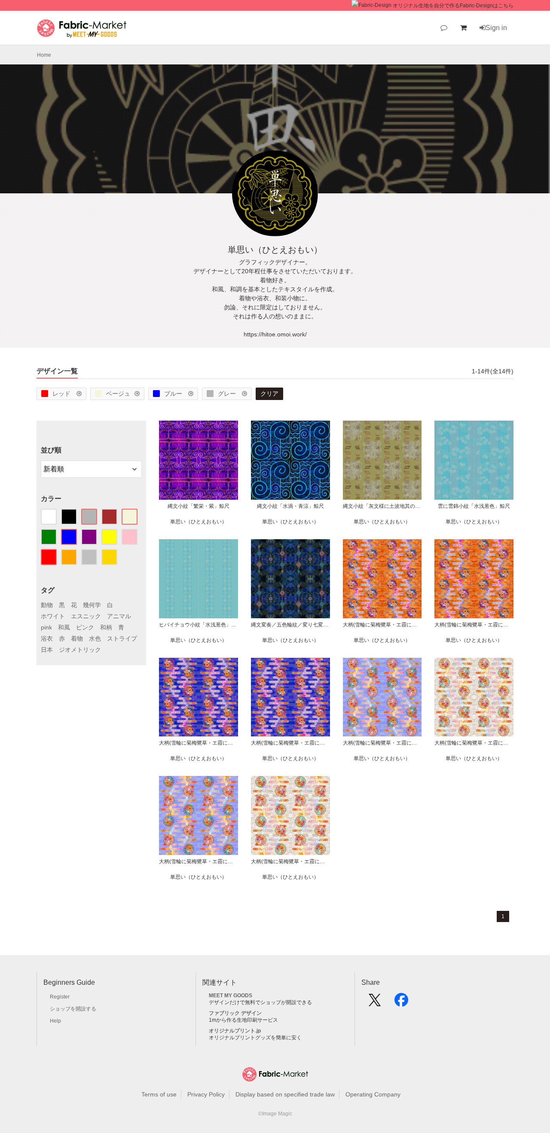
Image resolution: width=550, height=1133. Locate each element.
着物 (77, 638)
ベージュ (118, 393)
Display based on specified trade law (285, 1094)
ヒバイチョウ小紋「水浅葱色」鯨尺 (198, 625)
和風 (64, 627)
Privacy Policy (206, 1094)
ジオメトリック (80, 649)
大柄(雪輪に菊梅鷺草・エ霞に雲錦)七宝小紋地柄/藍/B (198, 743)
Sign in (496, 27)
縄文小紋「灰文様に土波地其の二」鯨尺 (382, 506)
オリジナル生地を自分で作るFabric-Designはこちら (453, 6)
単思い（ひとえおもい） (198, 522)
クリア (269, 393)
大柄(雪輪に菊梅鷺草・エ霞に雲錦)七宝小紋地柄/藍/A (290, 743)
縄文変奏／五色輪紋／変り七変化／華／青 (290, 625)
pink (46, 627)
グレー (228, 393)
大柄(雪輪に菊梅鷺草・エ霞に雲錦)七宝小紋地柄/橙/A (473, 625)
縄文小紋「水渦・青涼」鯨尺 (290, 506)
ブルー (174, 393)
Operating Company (372, 1094)
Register (60, 997)
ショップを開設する (73, 1009)
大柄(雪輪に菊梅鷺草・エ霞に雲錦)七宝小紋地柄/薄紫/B (382, 743)
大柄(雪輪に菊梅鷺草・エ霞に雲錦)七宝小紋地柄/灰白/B (473, 743)
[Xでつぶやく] (375, 1003)
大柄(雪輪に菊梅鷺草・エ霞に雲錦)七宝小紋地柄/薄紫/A (198, 861)
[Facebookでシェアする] (401, 1003)
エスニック (86, 616)
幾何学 (92, 605)
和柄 (106, 627)
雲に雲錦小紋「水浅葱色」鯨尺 (474, 506)
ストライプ (122, 638)
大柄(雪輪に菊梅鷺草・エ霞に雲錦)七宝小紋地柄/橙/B (382, 625)
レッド (62, 393)
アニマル (119, 616)
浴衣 (47, 638)
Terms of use (159, 1094)
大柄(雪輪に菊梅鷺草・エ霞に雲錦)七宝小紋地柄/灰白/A (290, 861)
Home (44, 55)
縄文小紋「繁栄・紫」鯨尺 (198, 506)
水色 (95, 638)
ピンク (85, 627)
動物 (47, 605)
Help (55, 1021)
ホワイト (53, 616)
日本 (47, 649)
